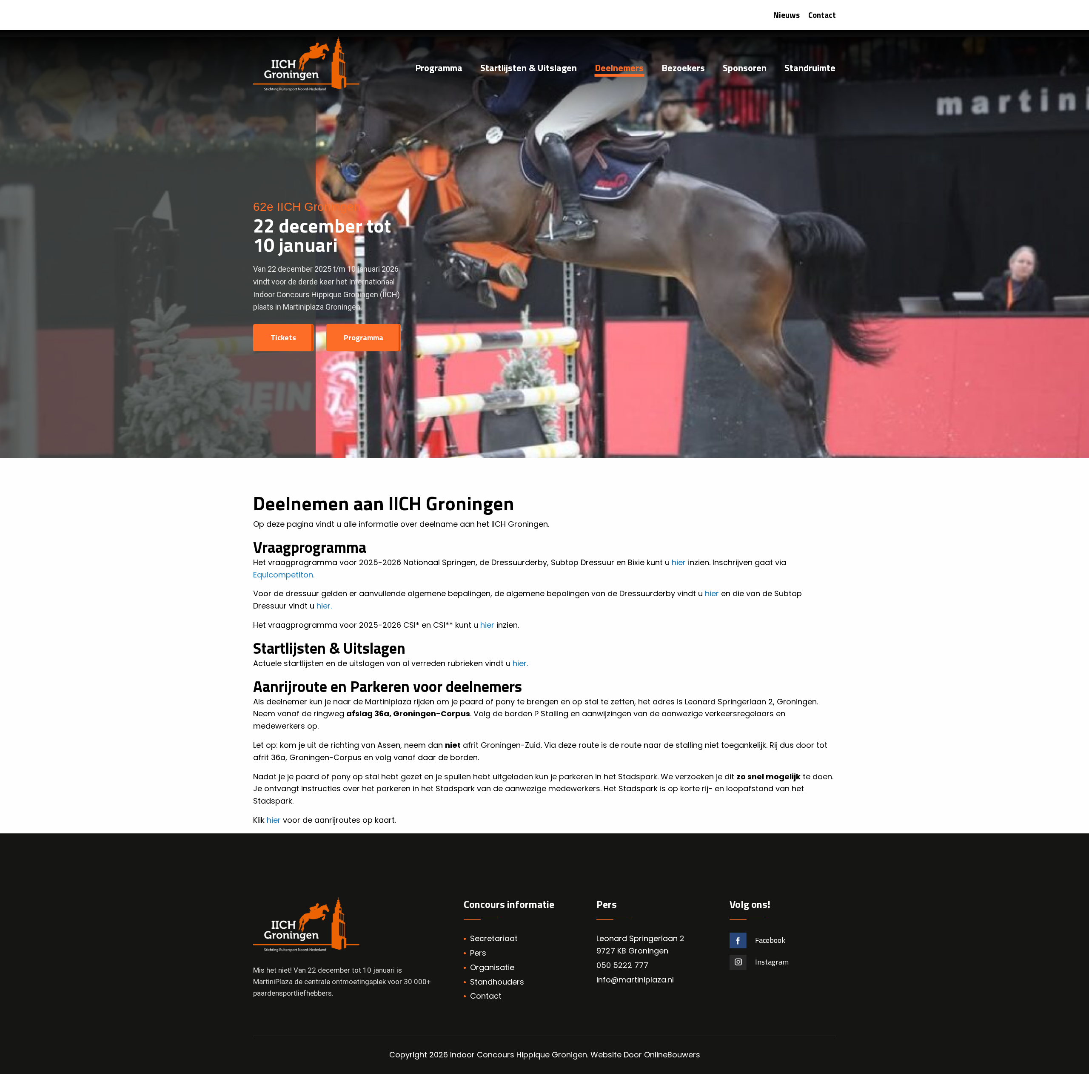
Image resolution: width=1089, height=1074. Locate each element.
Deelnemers (619, 68)
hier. (325, 605)
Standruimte (809, 68)
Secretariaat (494, 938)
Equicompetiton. (283, 574)
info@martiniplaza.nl (635, 979)
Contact (822, 15)
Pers (478, 953)
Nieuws (786, 15)
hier (679, 562)
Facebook (770, 940)
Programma (438, 68)
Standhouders (497, 981)
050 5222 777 (622, 965)
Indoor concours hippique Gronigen (518, 1054)
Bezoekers (683, 68)
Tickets (283, 337)
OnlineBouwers (672, 1054)
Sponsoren (745, 68)
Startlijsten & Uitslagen (528, 68)
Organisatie (492, 967)
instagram (772, 962)
